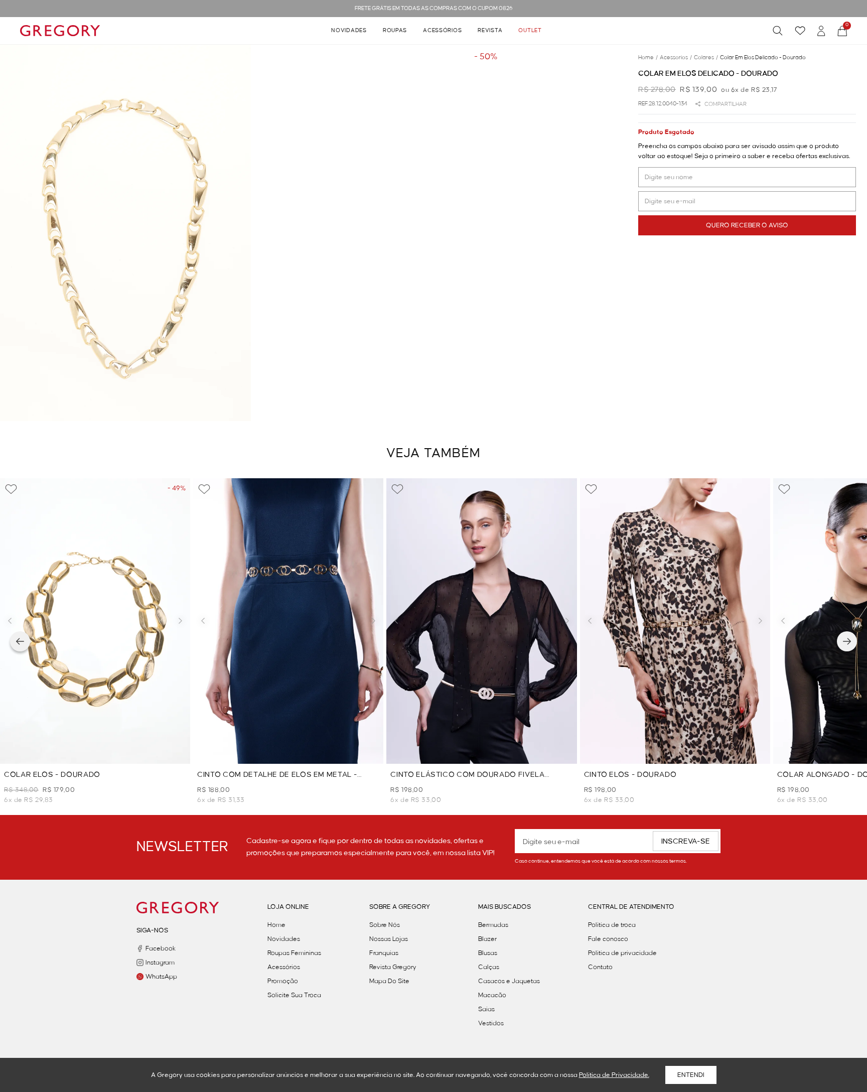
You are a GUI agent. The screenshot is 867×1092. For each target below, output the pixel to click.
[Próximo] (847, 641)
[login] (821, 31)
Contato (600, 967)
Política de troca (612, 924)
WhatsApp (161, 976)
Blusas (487, 953)
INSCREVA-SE (685, 842)
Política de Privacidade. (614, 1074)
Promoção (282, 981)
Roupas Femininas (294, 953)
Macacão (492, 995)
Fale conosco (608, 938)
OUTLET (529, 31)
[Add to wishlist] (11, 489)
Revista (490, 31)
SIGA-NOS (152, 930)
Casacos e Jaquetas (509, 981)
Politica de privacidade (622, 953)
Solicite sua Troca (294, 995)
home (648, 58)
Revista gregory (392, 967)
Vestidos (491, 1023)
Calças (488, 967)
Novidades (348, 31)
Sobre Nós (384, 924)
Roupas (395, 31)
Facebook (161, 948)
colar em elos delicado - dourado (763, 58)
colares (706, 58)
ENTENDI (690, 1074)
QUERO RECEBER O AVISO (747, 225)
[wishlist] (800, 30)
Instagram (160, 962)
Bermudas (493, 924)
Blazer (487, 938)
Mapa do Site (389, 981)
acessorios (676, 58)
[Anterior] (20, 641)
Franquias (383, 953)
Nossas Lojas (388, 938)
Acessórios (442, 31)
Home (276, 924)
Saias (486, 1009)
